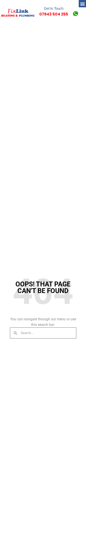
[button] (82, 3)
